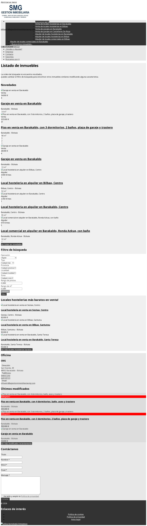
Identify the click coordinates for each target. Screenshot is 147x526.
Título (3, 454)
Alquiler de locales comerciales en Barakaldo (29, 41)
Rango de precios (8, 280)
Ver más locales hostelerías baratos (17, 349)
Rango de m (6, 286)
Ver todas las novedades (11, 244)
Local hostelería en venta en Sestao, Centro (24, 310)
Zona (3, 275)
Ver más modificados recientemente (16, 443)
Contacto (9, 54)
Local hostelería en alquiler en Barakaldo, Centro (34, 207)
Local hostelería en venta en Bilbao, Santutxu (25, 324)
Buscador (10, 46)
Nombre (5, 459)
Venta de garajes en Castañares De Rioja (52, 31)
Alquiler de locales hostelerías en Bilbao (52, 36)
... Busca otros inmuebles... (21, 44)
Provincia (5, 265)
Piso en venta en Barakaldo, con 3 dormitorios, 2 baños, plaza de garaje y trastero (57, 127)
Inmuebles (40, 21)
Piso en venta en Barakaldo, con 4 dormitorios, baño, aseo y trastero (38, 401)
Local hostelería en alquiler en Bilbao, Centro (32, 183)
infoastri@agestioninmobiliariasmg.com (18, 29)
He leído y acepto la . (21, 496)
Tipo (3, 260)
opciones (5, 291)
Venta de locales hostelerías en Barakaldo (53, 24)
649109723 (15, 46)
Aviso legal (75, 519)
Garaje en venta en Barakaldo (21, 103)
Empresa (9, 51)
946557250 (5, 375)
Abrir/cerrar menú (9, 2)
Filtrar (4, 294)
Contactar (5, 499)
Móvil (4, 465)
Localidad (5, 270)
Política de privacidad (30, 496)
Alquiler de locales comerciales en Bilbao (52, 39)
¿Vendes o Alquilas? (14, 49)
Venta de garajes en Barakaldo (48, 29)
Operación (5, 255)
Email (4, 470)
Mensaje (5, 475)
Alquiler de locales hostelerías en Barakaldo (54, 34)
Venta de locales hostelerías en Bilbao (51, 26)
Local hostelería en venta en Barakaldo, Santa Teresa (29, 339)
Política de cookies (76, 514)
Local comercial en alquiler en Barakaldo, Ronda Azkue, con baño (45, 231)
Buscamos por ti (13, 59)
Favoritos (10, 57)
